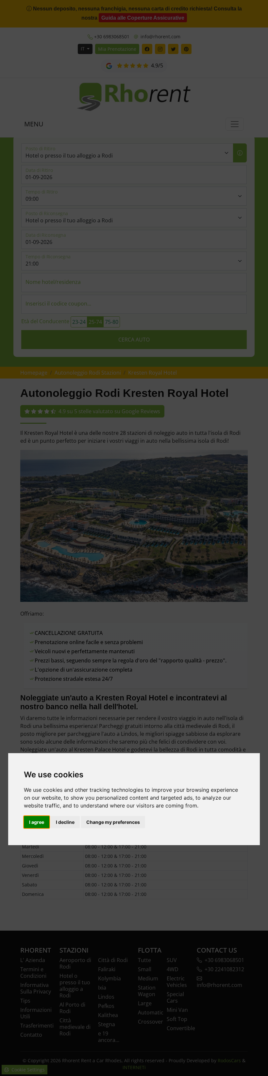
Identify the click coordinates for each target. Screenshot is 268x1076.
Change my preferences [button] (113, 822)
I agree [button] (36, 822)
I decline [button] (65, 822)
